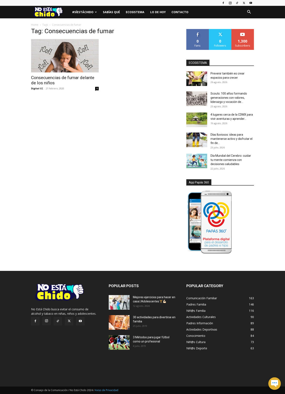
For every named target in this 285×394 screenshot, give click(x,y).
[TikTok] (237, 3)
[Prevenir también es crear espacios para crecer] (196, 78)
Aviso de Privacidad (106, 390)
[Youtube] (251, 3)
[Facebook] (223, 3)
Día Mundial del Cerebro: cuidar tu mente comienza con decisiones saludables (231, 160)
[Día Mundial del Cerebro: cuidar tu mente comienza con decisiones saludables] (196, 161)
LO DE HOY (158, 12)
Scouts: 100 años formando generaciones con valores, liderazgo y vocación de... (229, 98)
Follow (220, 30)
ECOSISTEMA (198, 62)
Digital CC (37, 88)
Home (34, 25)
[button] (249, 12)
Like (197, 30)
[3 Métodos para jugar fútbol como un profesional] (119, 342)
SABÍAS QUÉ (111, 12)
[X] (244, 3)
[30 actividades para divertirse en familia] (119, 322)
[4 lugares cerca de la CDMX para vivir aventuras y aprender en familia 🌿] (196, 119)
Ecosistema (135, 12)
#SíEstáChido (82, 12)
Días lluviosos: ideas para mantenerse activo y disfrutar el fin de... (231, 139)
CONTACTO (180, 12)
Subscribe (242, 30)
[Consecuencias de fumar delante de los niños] (65, 55)
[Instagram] (230, 3)
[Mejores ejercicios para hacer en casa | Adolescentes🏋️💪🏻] (119, 302)
